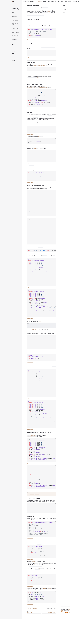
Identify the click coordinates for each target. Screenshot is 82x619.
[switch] (74, 1)
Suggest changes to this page (32, 608)
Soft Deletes (63, 12)
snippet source (29, 39)
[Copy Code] (55, 29)
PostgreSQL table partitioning (37, 329)
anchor (32, 39)
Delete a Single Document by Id (66, 6)
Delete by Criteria (64, 9)
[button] (16, 4)
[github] (78, 1)
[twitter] (76, 1)
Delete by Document (64, 8)
